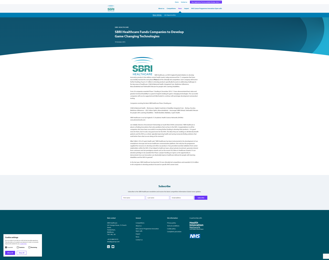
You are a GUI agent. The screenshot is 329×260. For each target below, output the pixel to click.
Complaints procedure (174, 232)
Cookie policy (171, 229)
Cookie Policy (23, 244)
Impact (138, 234)
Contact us (139, 240)
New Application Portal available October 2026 (205, 2)
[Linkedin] (108, 246)
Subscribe (201, 198)
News (137, 237)
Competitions (140, 223)
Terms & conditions (173, 226)
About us (139, 226)
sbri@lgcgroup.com (113, 242)
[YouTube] (113, 246)
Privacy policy (171, 223)
